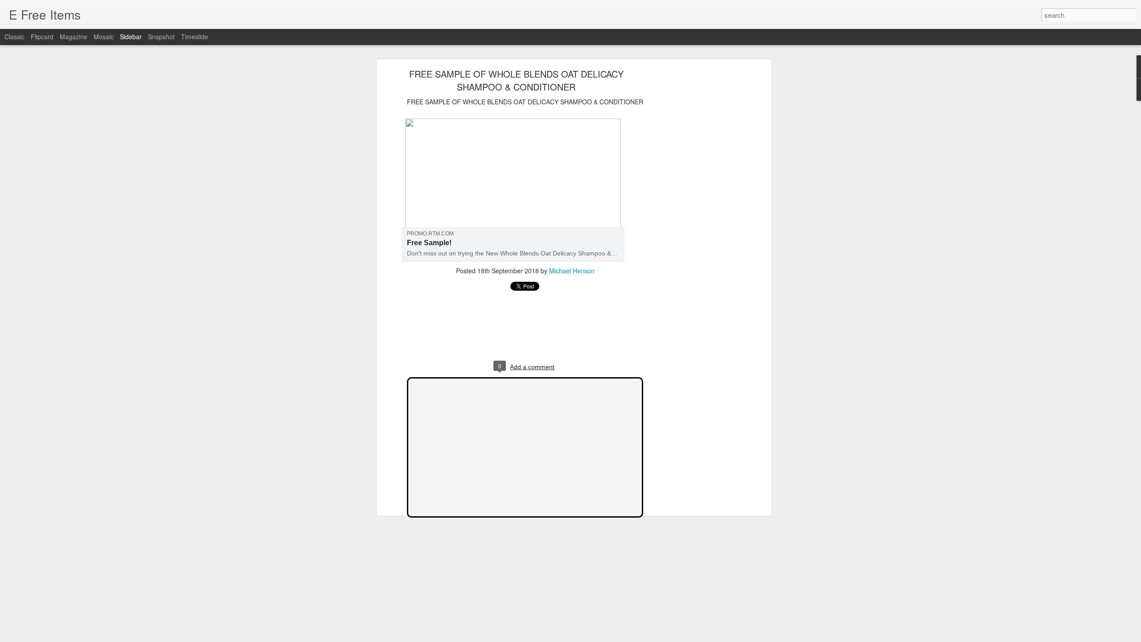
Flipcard (42, 36)
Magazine (73, 36)
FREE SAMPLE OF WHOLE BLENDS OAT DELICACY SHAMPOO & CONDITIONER (516, 80)
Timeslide (194, 36)
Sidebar (131, 36)
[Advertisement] (692, 212)
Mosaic (104, 36)
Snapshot (161, 36)
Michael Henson (572, 270)
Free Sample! (429, 243)
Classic (14, 36)
